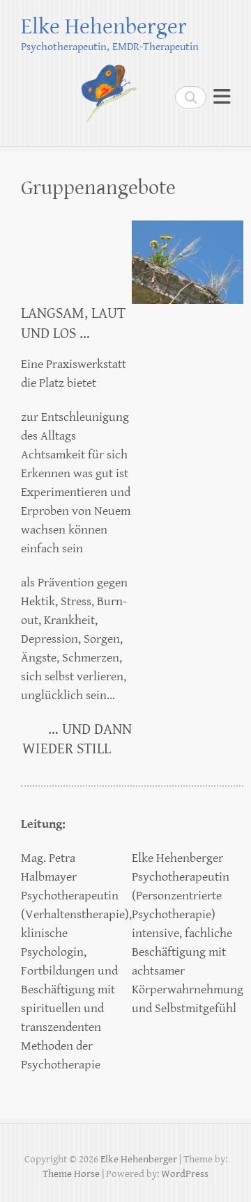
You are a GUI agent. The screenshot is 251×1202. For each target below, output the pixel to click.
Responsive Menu (221, 97)
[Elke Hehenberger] (83, 90)
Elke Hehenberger (104, 27)
